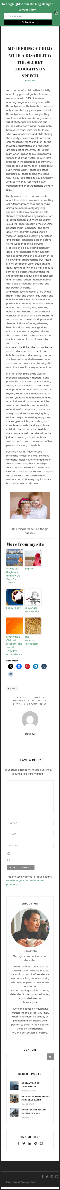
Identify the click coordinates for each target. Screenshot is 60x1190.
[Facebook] (18, 1143)
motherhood (33, 697)
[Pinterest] (35, 1143)
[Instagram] (41, 1143)
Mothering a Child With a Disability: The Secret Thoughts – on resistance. (14, 645)
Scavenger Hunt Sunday (32, 609)
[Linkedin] (29, 1143)
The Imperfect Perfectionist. (32, 640)
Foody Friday (13, 608)
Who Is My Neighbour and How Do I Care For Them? (13, 575)
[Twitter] (23, 1143)
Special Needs (38, 704)
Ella (18, 697)
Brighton (29, 568)
